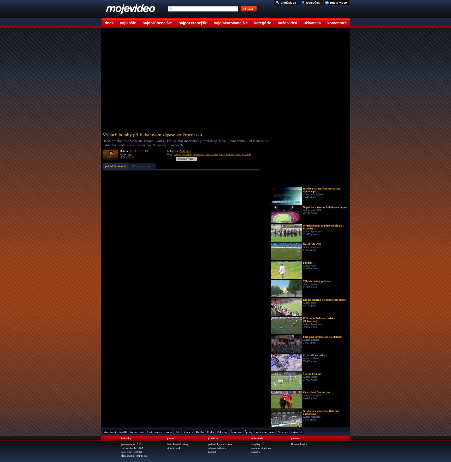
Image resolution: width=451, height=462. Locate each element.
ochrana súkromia (217, 448)
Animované (137, 432)
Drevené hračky (299, 444)
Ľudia (210, 432)
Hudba (200, 432)
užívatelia (312, 23)
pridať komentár (116, 166)
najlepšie (128, 23)
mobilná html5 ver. (261, 448)
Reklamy (222, 432)
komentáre (337, 23)
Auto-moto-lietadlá (115, 432)
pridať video (338, 2)
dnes (109, 23)
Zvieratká (296, 432)
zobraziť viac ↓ (186, 158)
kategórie (262, 23)
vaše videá (287, 23)
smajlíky (255, 444)
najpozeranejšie (193, 23)
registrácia (313, 2)
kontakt (212, 452)
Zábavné (282, 432)
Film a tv (187, 432)
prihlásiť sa (288, 2)
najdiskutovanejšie (231, 23)
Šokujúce (185, 150)
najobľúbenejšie (157, 23)
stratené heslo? (174, 448)
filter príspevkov (142, 166)
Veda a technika (265, 432)
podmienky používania (220, 444)
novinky (255, 452)
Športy (249, 432)
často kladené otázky (177, 444)
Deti (177, 432)
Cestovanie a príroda (159, 432)
